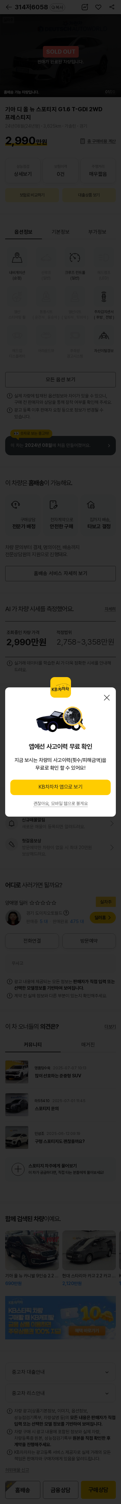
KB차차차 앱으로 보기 (60, 787)
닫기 (107, 698)
